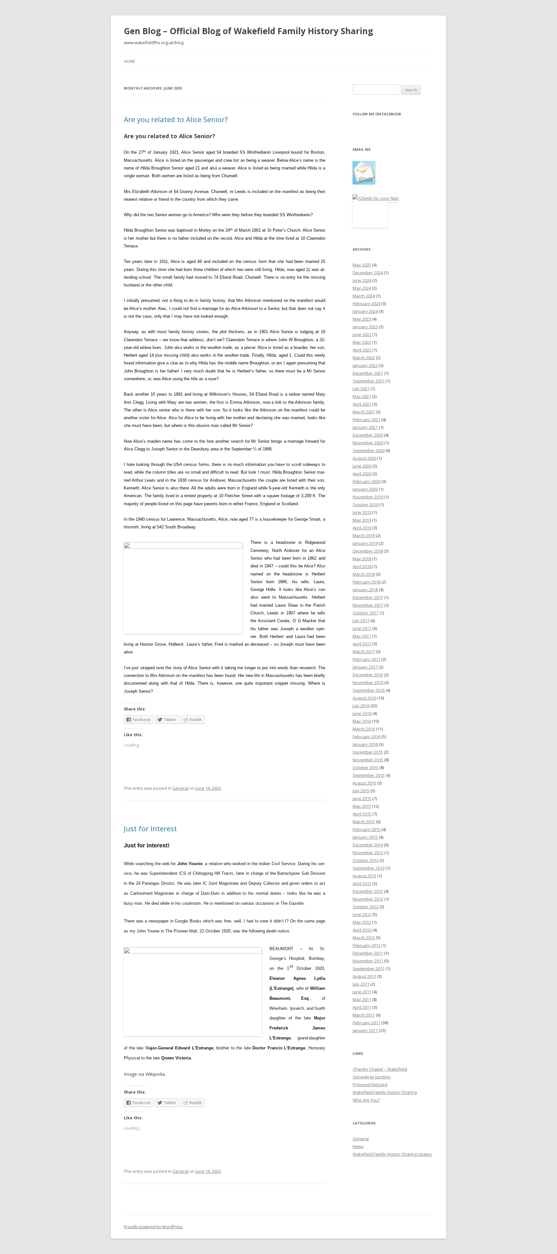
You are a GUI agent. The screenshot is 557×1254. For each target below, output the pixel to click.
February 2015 (366, 829)
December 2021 (368, 373)
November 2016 (368, 682)
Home (129, 61)
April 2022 (362, 350)
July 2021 (361, 388)
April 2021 (362, 404)
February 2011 (366, 1023)
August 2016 (364, 698)
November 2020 (368, 443)
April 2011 (362, 1007)
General (180, 788)
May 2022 (362, 342)
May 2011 (362, 999)
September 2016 (369, 690)
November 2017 (368, 605)
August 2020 (364, 458)
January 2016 (365, 744)
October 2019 (365, 504)
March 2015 (364, 822)
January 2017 (365, 667)
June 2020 (362, 466)
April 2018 (362, 566)
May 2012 (362, 922)
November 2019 (368, 497)
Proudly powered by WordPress (153, 1227)
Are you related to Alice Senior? (176, 119)
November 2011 (368, 961)
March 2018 (364, 574)
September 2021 (369, 381)
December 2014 (368, 845)
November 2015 (368, 760)
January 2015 (365, 837)
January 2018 (365, 590)
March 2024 (364, 296)
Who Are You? (366, 1100)
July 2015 (361, 791)
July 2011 (361, 984)
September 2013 (369, 868)
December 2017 (368, 597)
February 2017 (366, 659)
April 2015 (362, 814)
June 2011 (362, 992)
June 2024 (362, 280)
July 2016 (361, 706)
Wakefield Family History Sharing (385, 1092)
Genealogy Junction (372, 1077)
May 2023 (362, 319)
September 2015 (369, 775)
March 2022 (364, 358)
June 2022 (362, 334)
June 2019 (362, 512)
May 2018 (362, 559)
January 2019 (365, 543)
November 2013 (368, 852)
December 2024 (368, 272)
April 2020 (362, 474)
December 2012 (368, 891)
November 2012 (368, 899)
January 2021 (365, 427)
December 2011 (368, 953)
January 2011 (365, 1030)
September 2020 (369, 450)
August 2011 (364, 976)
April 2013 (362, 883)
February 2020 (366, 481)
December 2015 (368, 752)
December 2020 (368, 435)
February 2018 (366, 582)
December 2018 (368, 551)
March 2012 (364, 937)
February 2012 (366, 945)
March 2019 (364, 535)
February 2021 (366, 419)
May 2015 (362, 806)
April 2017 (362, 644)
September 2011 (369, 968)
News (358, 1146)
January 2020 (365, 489)
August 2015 (364, 783)
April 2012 (362, 930)
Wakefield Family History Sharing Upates (392, 1154)
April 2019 (362, 528)
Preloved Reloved (370, 1084)
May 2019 (362, 520)
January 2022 (365, 365)
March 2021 (364, 412)
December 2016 (368, 675)
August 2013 (364, 876)
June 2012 (362, 914)
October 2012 (365, 907)
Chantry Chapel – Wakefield (380, 1069)
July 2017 (361, 620)
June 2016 (362, 713)
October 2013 (365, 860)
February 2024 (366, 303)
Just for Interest (150, 828)
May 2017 (362, 636)
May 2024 (362, 288)
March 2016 (364, 729)
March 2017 (364, 651)
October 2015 (365, 767)
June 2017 (362, 628)
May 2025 (362, 265)
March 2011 (364, 1015)
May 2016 (362, 721)
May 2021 (362, 396)
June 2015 (362, 798)
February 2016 (366, 736)
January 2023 (365, 327)
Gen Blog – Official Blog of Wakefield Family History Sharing (248, 31)
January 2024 (365, 311)
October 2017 (365, 613)
